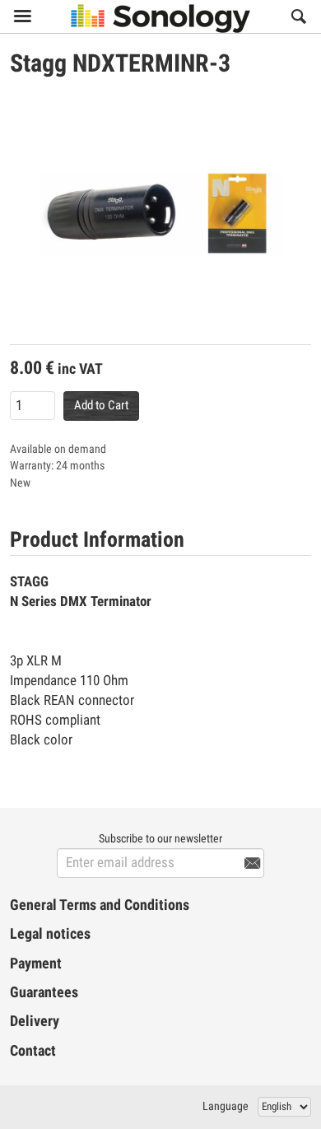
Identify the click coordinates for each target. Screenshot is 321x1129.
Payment (36, 963)
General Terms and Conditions (99, 905)
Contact (33, 1051)
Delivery (34, 1021)
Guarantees (44, 992)
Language (225, 1106)
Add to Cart (101, 405)
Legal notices (50, 934)
